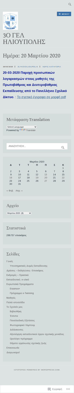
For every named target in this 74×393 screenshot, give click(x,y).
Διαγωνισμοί (13, 352)
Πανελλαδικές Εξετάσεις (22, 320)
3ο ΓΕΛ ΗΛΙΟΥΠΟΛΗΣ (24, 39)
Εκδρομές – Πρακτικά (17, 275)
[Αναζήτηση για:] (70, 4)
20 (46, 177)
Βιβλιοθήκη (15, 311)
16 (11, 177)
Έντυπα (14, 316)
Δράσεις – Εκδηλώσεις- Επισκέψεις (24, 270)
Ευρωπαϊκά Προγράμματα (20, 284)
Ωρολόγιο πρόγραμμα (21, 339)
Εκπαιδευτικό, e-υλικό (17, 279)
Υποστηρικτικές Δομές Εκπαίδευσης (28, 266)
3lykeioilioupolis (28, 67)
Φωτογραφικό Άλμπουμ (22, 325)
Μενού (66, 14)
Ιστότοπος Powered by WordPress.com (37, 370)
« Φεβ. (9, 190)
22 (63, 177)
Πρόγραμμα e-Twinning (22, 293)
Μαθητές (10, 298)
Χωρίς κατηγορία (52, 67)
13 (46, 174)
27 (46, 181)
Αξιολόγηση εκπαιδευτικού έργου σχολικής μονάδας (37, 334)
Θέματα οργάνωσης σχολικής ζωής (28, 343)
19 (37, 177)
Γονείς (9, 261)
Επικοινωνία (12, 348)
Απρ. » (19, 190)
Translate (30, 130)
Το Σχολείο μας (14, 307)
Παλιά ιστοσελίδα (15, 302)
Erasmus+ (15, 288)
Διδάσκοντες (16, 329)
